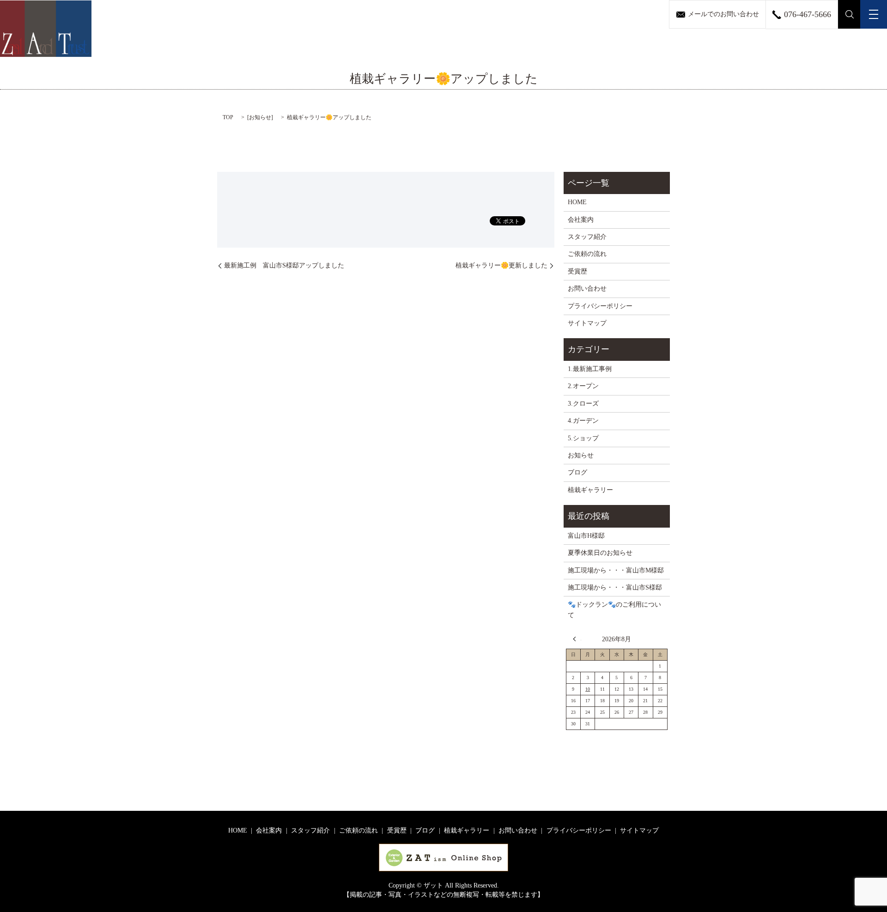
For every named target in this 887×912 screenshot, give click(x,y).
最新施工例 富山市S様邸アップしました (284, 265)
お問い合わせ (587, 288)
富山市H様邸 (586, 535)
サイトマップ (587, 323)
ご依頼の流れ (587, 253)
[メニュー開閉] (873, 14)
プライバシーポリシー (600, 306)
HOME (577, 202)
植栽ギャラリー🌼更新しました (501, 265)
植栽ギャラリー (590, 489)
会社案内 (581, 219)
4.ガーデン (583, 420)
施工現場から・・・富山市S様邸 (615, 587)
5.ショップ (583, 438)
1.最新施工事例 (590, 368)
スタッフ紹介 (587, 236)
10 (587, 689)
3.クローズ (583, 403)
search (849, 14)
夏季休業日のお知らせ (600, 552)
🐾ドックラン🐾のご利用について (614, 609)
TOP (228, 117)
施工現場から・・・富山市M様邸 (616, 570)
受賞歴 (577, 271)
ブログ (577, 472)
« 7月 (577, 639)
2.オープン (583, 386)
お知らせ (260, 117)
